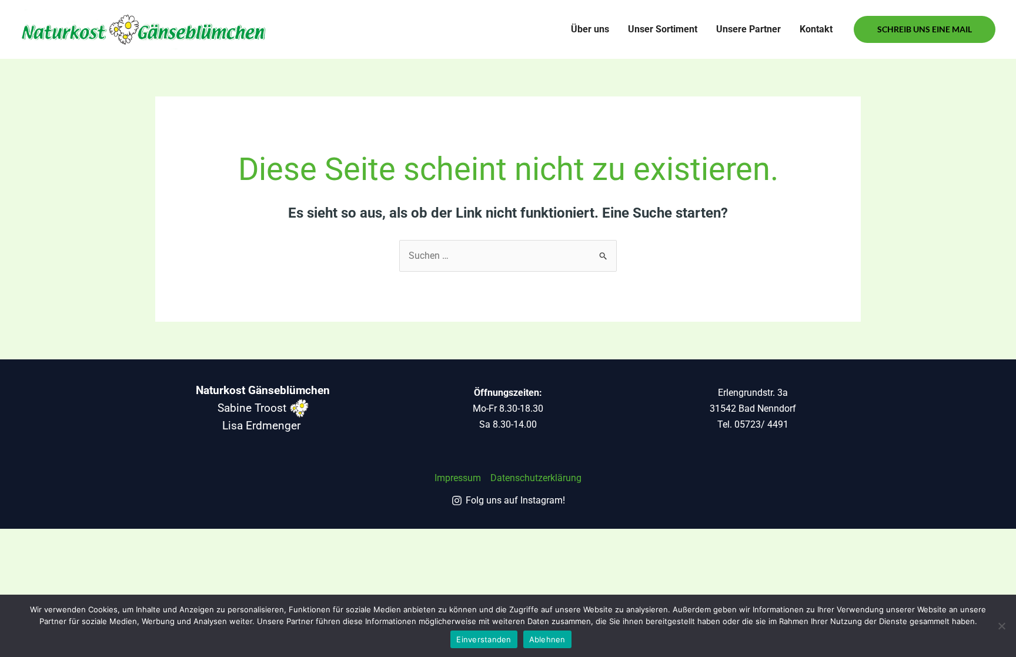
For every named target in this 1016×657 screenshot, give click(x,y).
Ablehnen (547, 639)
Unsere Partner (748, 29)
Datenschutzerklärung (535, 477)
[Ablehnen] (1001, 626)
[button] (924, 29)
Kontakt (816, 29)
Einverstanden (483, 639)
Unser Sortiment (662, 29)
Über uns (590, 29)
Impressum (458, 477)
